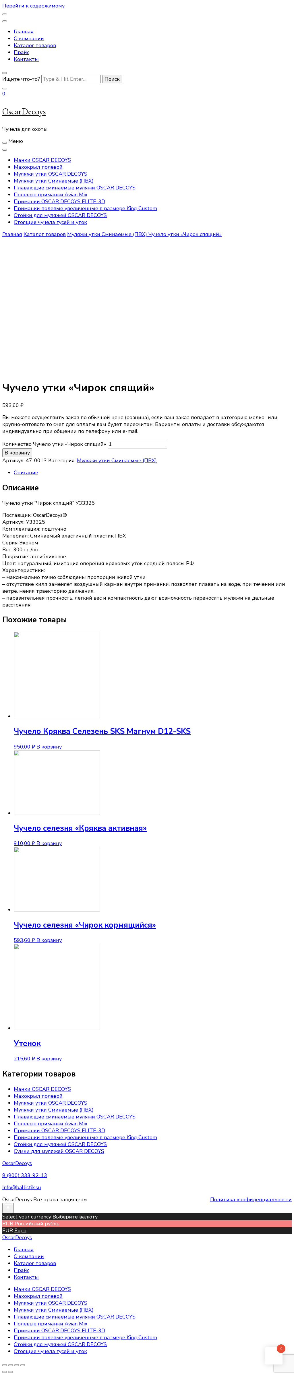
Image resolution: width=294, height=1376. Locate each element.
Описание (26, 472)
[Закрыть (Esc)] (4, 1365)
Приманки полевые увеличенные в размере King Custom (85, 208)
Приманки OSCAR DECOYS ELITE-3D (59, 201)
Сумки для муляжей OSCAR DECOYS (59, 1151)
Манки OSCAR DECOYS (42, 160)
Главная (24, 31)
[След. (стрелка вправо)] (10, 1372)
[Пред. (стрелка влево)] (4, 1372)
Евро (20, 1230)
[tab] (153, 472)
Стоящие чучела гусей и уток (50, 222)
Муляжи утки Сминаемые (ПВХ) (54, 180)
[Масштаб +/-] (22, 1365)
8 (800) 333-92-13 (24, 1175)
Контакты (26, 59)
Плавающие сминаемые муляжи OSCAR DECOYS (75, 187)
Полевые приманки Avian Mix (50, 194)
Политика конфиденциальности (251, 1199)
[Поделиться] (10, 1365)
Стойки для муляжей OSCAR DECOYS (60, 215)
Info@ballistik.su (21, 1187)
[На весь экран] (16, 1365)
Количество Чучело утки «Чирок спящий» (54, 444)
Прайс (21, 52)
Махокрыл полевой (38, 167)
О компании (29, 38)
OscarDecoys (24, 111)
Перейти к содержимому (33, 5)
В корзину (17, 452)
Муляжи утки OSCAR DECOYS (50, 173)
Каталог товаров (35, 45)
